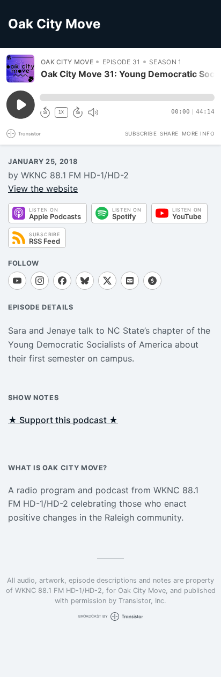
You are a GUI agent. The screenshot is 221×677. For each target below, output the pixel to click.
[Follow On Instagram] (40, 281)
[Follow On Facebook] (62, 281)
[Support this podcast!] (152, 281)
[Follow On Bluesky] (85, 281)
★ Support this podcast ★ (63, 420)
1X (61, 112)
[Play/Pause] (20, 68)
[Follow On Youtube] (17, 281)
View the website (43, 188)
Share (169, 133)
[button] (127, 97)
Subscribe (141, 133)
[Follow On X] (107, 281)
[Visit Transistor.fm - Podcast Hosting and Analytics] (23, 133)
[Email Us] (130, 281)
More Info (198, 133)
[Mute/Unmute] (92, 112)
